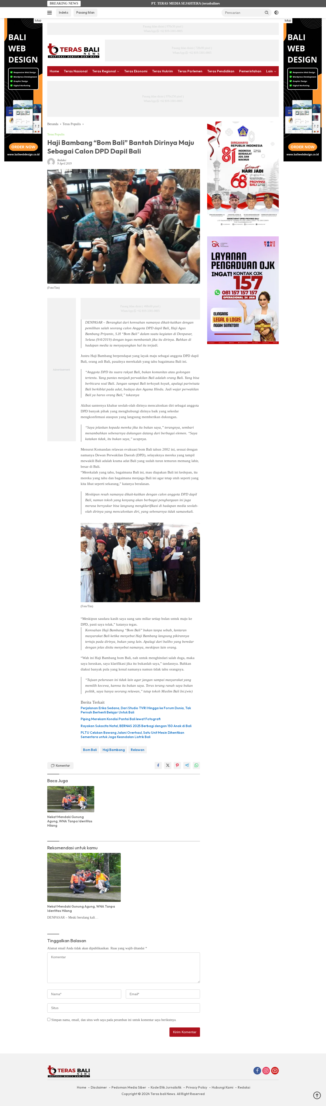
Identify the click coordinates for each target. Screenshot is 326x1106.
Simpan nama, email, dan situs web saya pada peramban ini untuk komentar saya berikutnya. (114, 1020)
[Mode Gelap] (276, 13)
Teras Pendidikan (220, 71)
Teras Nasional (75, 71)
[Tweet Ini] (167, 765)
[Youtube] (275, 1071)
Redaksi (61, 160)
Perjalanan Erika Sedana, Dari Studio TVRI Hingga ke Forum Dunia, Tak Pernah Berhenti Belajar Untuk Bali (136, 710)
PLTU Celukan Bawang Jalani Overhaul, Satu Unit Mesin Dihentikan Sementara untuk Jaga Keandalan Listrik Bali (132, 734)
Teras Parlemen (190, 71)
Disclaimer (99, 1087)
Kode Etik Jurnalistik (166, 1087)
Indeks (63, 12)
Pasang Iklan (85, 12)
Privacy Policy (196, 1087)
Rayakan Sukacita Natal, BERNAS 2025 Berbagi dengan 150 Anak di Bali (136, 726)
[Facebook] (257, 1071)
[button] (267, 12)
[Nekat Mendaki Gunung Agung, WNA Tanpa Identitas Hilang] (70, 799)
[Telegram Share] (186, 765)
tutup (38, 20)
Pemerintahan (250, 71)
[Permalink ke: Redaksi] (51, 161)
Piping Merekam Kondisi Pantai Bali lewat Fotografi (120, 719)
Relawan (137, 750)
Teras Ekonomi (135, 71)
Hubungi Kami (222, 1087)
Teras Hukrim (162, 71)
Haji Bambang (114, 750)
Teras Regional (104, 71)
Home (54, 71)
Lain (269, 71)
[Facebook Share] (158, 765)
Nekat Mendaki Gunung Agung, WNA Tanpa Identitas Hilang (69, 821)
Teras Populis (55, 134)
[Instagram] (266, 1071)
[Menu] (50, 13)
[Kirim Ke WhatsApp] (196, 765)
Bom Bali (90, 750)
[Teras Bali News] (73, 50)
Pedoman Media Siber (128, 1087)
